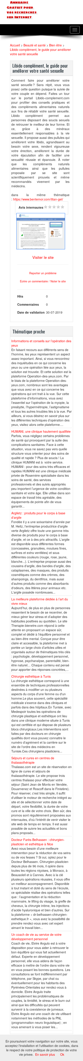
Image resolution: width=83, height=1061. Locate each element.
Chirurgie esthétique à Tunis (31, 676)
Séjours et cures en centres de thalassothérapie (32, 760)
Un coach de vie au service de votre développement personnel (36, 936)
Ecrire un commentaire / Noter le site (43, 281)
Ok (62, 1054)
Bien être (55, 45)
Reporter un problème (42, 273)
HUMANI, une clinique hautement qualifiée (41, 431)
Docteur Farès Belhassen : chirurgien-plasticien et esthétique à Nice (38, 841)
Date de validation (31, 312)
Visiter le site (43, 257)
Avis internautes (31, 207)
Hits (20, 296)
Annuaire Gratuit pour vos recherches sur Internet (22, 10)
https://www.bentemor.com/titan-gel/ (38, 199)
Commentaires (28, 304)
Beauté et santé (34, 45)
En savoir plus (45, 1054)
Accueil (15, 45)
